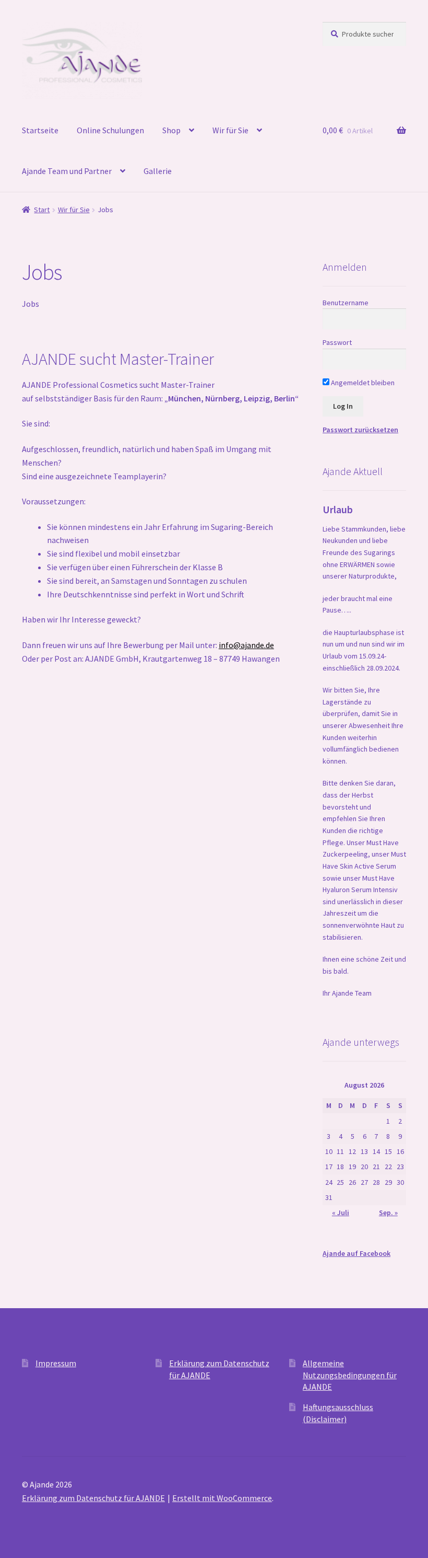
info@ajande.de (246, 645)
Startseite (40, 130)
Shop (171, 130)
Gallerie (158, 171)
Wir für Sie (230, 130)
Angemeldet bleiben (362, 382)
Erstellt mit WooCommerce (222, 1498)
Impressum (55, 1363)
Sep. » (388, 1212)
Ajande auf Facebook (356, 1253)
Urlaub (338, 509)
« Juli (340, 1212)
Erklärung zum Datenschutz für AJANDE (93, 1498)
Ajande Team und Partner (67, 171)
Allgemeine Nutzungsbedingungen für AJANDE (350, 1375)
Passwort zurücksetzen (360, 429)
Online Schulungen (110, 130)
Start (42, 209)
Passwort (337, 342)
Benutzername (345, 302)
